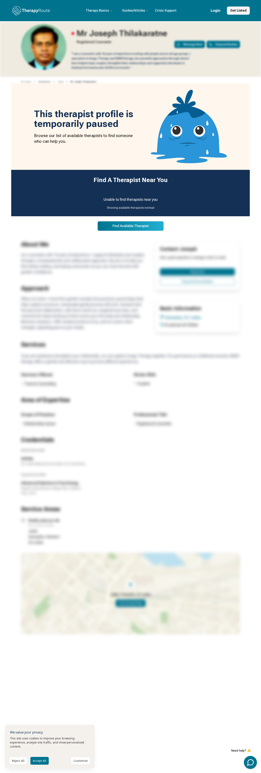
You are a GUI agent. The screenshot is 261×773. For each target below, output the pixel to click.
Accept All (39, 761)
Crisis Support (165, 10)
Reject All (18, 761)
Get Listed (238, 10)
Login (215, 10)
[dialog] (50, 746)
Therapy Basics (97, 10)
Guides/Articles (133, 10)
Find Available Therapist (131, 226)
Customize (80, 761)
